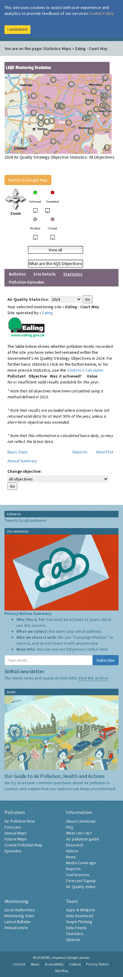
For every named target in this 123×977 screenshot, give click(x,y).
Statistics (74, 933)
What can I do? (79, 833)
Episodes (12, 851)
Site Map (61, 970)
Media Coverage (81, 862)
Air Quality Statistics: (28, 299)
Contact (19, 964)
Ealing (47, 312)
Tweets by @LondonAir (25, 520)
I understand (17, 29)
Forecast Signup (81, 880)
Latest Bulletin (17, 921)
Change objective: (24, 471)
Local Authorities (19, 909)
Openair (73, 939)
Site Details (44, 274)
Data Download (79, 915)
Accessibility (54, 964)
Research (74, 845)
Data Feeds (76, 927)
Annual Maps (15, 833)
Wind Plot (104, 452)
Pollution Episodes (27, 282)
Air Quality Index (80, 886)
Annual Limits (16, 927)
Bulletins (17, 274)
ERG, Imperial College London (67, 957)
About (35, 964)
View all (55, 250)
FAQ (69, 827)
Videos (72, 851)
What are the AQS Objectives (55, 263)
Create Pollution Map (23, 845)
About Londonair (81, 821)
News (71, 856)
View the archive (93, 678)
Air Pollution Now (19, 821)
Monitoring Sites (19, 915)
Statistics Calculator (85, 370)
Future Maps (15, 839)
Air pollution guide (82, 839)
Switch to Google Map (27, 180)
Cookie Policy (101, 13)
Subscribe (105, 660)
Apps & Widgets (80, 909)
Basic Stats (17, 452)
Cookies (75, 964)
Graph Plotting (79, 921)
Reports (80, 452)
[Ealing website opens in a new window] (26, 326)
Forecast (12, 827)
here (104, 649)
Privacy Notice (97, 964)
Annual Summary (22, 461)
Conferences (78, 874)
